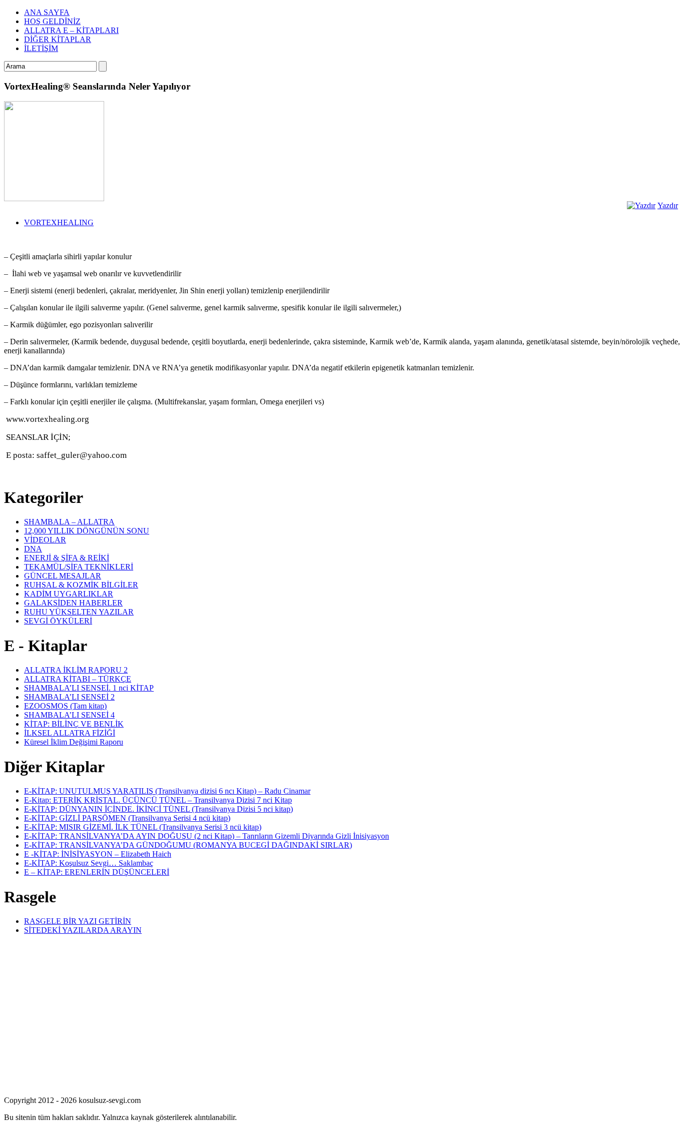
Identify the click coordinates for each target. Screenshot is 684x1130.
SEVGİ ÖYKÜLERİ (58, 621)
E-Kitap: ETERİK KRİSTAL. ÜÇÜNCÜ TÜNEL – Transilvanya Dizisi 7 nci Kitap (158, 800)
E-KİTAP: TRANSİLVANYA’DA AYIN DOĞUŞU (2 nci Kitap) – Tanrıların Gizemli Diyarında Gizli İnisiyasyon (206, 836)
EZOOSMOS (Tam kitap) (65, 706)
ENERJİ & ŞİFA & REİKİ (66, 557)
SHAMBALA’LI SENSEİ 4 (69, 715)
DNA (33, 548)
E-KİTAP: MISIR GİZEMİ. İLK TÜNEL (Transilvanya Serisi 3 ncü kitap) (142, 827)
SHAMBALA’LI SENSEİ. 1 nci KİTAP (89, 688)
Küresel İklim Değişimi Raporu (73, 742)
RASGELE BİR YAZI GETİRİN (77, 921)
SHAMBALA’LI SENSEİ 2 (69, 697)
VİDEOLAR (45, 539)
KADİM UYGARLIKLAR (68, 594)
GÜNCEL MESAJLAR (62, 576)
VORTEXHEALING (59, 222)
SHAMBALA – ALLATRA (69, 521)
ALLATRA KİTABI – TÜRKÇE (77, 679)
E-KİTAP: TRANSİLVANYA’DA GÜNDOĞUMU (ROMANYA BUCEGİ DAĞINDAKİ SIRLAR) (188, 845)
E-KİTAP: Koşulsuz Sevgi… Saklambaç (88, 863)
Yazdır (667, 205)
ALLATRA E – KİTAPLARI (71, 30)
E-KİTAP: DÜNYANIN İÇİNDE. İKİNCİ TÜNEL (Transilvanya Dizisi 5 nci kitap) (158, 809)
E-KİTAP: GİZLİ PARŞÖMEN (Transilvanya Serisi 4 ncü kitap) (127, 818)
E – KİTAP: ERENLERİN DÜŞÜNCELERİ (96, 872)
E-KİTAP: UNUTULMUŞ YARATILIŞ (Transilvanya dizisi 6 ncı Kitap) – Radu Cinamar (167, 791)
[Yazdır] (641, 205)
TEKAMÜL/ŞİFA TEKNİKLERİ (78, 566)
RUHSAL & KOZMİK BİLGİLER (81, 585)
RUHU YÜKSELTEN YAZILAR (79, 612)
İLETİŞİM (41, 48)
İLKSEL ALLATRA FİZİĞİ (69, 733)
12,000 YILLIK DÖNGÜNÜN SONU (86, 530)
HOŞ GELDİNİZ (52, 21)
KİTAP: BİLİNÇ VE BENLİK (74, 724)
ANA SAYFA (47, 12)
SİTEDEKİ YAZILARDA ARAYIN (83, 930)
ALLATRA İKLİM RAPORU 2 (76, 670)
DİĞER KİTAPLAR (57, 39)
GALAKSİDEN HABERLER (73, 603)
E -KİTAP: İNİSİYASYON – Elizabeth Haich (97, 854)
